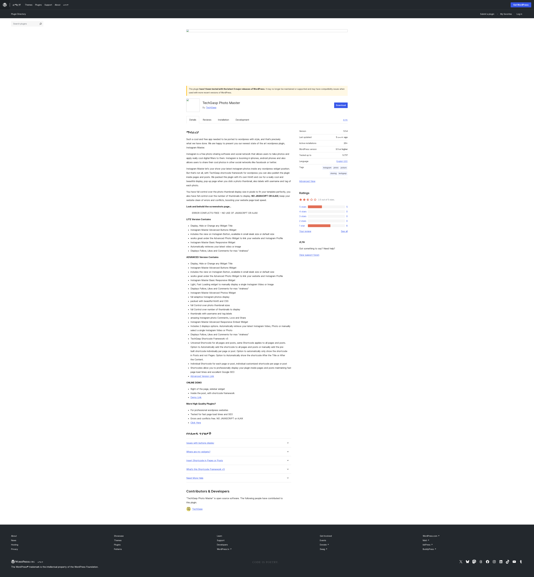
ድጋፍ (345, 119)
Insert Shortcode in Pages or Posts (204, 460)
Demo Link (196, 397)
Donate (324, 544)
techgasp (343, 173)
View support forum (309, 255)
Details (192, 119)
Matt (426, 540)
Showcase (119, 536)
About (14, 536)
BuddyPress (429, 549)
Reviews (207, 119)
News (13, 540)
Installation (223, 119)
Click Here (196, 422)
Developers (222, 544)
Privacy (14, 549)
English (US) (342, 161)
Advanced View (307, 181)
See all (344, 231)
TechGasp (211, 107)
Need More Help (194, 478)
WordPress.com (431, 536)
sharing (333, 173)
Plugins (117, 544)
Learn (219, 536)
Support (220, 540)
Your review (305, 231)
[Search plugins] (40, 24)
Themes (118, 540)
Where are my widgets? (198, 451)
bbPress (428, 544)
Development (242, 119)
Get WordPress (521, 5)
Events (323, 540)
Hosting (14, 544)
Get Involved (326, 536)
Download (341, 105)
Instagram (327, 168)
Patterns (118, 549)
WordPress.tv (224, 549)
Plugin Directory (18, 14)
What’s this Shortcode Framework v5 (205, 469)
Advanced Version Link (202, 376)
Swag (323, 549)
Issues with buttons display (200, 443)
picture (344, 168)
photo (336, 168)
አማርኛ (40, 562)
